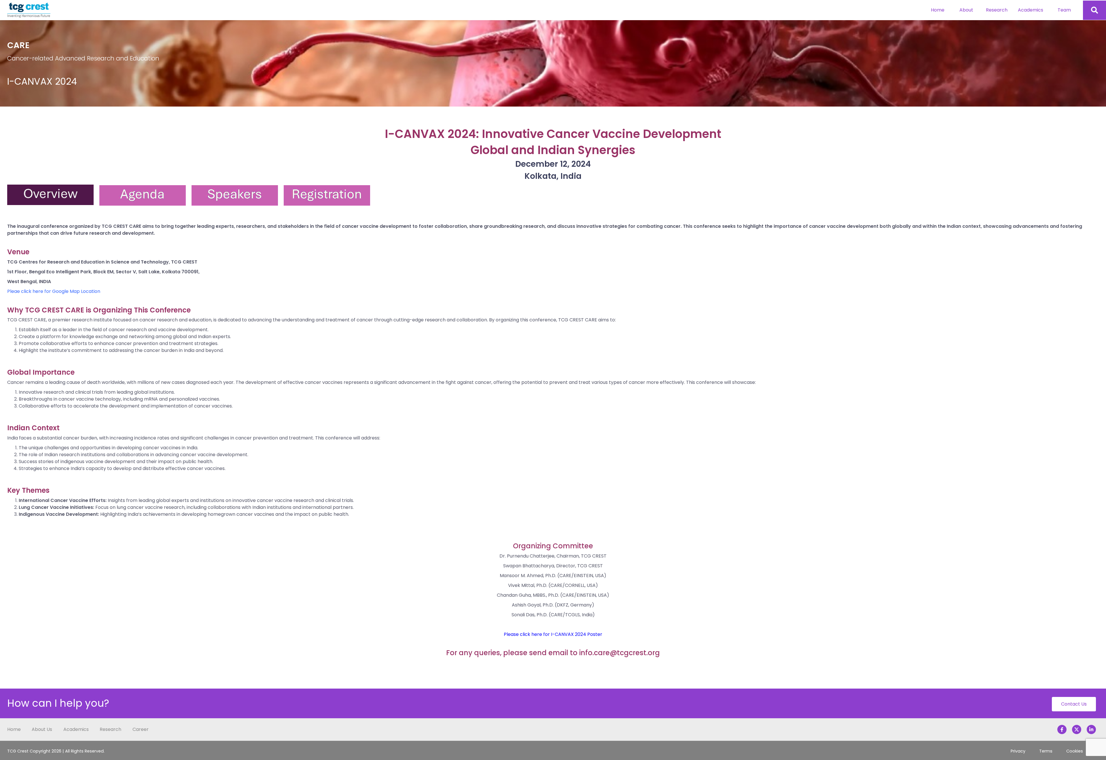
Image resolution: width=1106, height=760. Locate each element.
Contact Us (1074, 704)
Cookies (1074, 751)
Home (937, 10)
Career (140, 729)
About (966, 10)
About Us (42, 729)
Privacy (1018, 751)
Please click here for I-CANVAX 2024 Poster (553, 634)
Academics (1030, 10)
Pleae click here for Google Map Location (53, 291)
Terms (1045, 751)
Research (996, 10)
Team (1064, 10)
